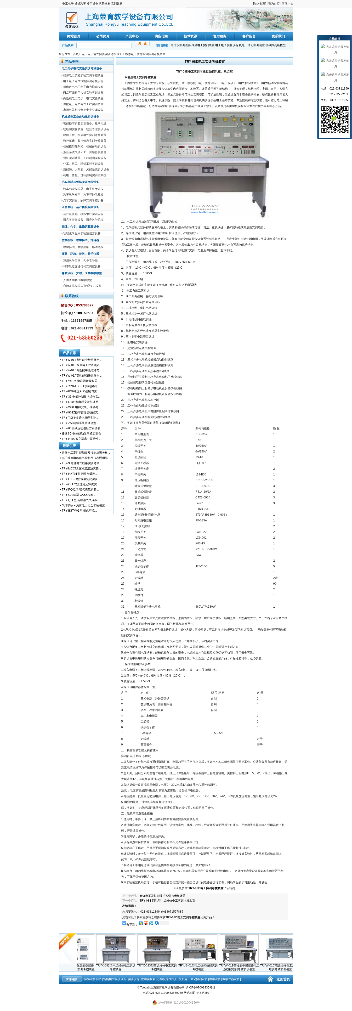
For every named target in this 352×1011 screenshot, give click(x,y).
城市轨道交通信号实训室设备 (82, 266)
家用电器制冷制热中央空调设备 (83, 110)
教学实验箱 (148, 979)
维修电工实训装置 (203, 45)
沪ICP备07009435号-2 (200, 987)
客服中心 (287, 3)
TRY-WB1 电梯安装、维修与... (81, 407)
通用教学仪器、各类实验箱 (80, 260)
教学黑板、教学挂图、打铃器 (80, 240)
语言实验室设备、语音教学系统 (83, 219)
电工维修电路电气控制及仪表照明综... (86, 458)
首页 (76, 54)
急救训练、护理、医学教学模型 (82, 273)
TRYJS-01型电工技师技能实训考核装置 (184, 967)
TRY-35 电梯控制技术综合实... (81, 396)
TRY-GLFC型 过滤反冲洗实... (80, 484)
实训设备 (133, 979)
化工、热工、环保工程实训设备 (83, 163)
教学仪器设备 (231, 979)
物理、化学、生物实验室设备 (80, 226)
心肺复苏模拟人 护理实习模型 (82, 286)
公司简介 (103, 36)
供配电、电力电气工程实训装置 (83, 104)
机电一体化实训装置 (252, 45)
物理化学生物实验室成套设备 (82, 233)
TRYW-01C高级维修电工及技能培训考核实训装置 (266, 967)
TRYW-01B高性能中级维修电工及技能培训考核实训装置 (225, 967)
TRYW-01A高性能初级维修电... (82, 375)
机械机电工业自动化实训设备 (80, 116)
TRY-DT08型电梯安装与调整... (81, 402)
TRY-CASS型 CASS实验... (79, 495)
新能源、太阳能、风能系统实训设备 (86, 169)
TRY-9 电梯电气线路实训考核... (82, 463)
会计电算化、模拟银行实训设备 (83, 214)
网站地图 (189, 992)
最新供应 (69, 446)
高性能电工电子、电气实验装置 (83, 98)
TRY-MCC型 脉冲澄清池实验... (81, 468)
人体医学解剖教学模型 (77, 280)
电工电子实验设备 (226, 45)
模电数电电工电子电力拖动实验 (83, 87)
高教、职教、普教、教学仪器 (80, 253)
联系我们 (278, 36)
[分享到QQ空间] (140, 923)
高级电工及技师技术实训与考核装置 (163, 896)
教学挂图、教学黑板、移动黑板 (83, 247)
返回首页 (283, 979)
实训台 (130, 250)
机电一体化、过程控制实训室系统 (84, 175)
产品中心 (132, 36)
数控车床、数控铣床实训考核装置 (84, 140)
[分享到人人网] (156, 923)
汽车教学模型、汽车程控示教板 (83, 194)
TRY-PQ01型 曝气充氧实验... (80, 489)
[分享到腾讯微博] (151, 923)
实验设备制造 (93, 979)
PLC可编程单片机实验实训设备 (83, 92)
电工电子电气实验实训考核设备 (102, 54)
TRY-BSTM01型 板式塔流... (79, 510)
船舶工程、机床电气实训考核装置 (84, 135)
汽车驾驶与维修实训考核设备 (80, 182)
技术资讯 (190, 36)
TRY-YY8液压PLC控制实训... (80, 386)
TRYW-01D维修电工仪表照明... (82, 365)
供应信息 (161, 36)
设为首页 (274, 3)
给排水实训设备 (181, 45)
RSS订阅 (203, 992)
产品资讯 (69, 353)
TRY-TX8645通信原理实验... (80, 417)
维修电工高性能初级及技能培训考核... (86, 452)
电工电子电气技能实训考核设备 (83, 81)
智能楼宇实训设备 (114, 979)
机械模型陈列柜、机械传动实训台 (84, 146)
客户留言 (249, 36)
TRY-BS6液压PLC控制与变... (80, 391)
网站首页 (73, 36)
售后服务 (220, 36)
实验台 (128, 865)
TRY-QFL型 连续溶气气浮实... (81, 500)
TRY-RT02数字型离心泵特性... (81, 439)
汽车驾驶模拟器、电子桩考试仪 (83, 189)
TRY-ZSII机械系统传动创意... (80, 423)
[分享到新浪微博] (145, 923)
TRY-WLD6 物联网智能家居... (80, 381)
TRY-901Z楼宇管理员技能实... (81, 412)
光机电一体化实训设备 (193, 979)
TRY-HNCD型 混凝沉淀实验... (81, 479)
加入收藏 (259, 3)
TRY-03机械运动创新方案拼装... (82, 428)
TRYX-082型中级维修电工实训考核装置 (102, 967)
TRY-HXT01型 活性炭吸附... (79, 473)
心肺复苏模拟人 (167, 979)
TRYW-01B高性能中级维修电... (82, 359)
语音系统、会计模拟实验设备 (80, 207)
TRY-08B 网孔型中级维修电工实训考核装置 (167, 900)
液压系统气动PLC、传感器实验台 (84, 152)
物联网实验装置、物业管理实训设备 (86, 129)
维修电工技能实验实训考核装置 (145, 54)
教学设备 (215, 979)
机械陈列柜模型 (276, 45)
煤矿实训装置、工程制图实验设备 (84, 158)
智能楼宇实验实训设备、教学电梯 (84, 123)
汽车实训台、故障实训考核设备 (83, 200)
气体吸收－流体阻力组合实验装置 (83, 505)
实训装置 (200, 239)
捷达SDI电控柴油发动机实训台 (81, 433)
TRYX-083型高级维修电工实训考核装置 (143, 967)
